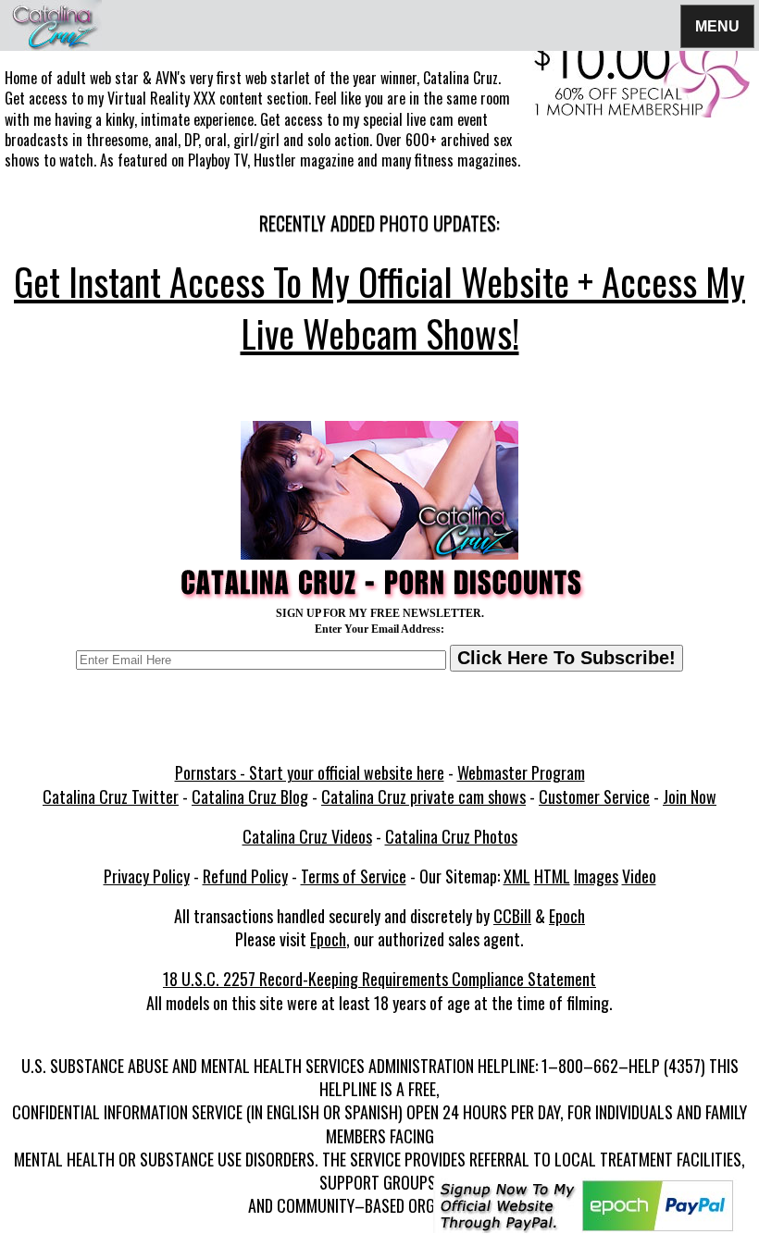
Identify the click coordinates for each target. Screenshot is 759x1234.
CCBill (512, 916)
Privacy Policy (147, 876)
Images (596, 876)
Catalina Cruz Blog (250, 796)
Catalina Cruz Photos (451, 836)
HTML (552, 876)
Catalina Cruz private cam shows (423, 796)
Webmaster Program (521, 772)
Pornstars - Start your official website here (309, 772)
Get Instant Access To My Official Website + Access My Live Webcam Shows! (379, 307)
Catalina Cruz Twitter (111, 796)
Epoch (567, 916)
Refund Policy (245, 876)
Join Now (689, 796)
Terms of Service (353, 876)
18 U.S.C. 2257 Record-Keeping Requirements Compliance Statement (379, 979)
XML (517, 876)
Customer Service (594, 796)
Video (639, 876)
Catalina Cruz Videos (307, 836)
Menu (717, 25)
